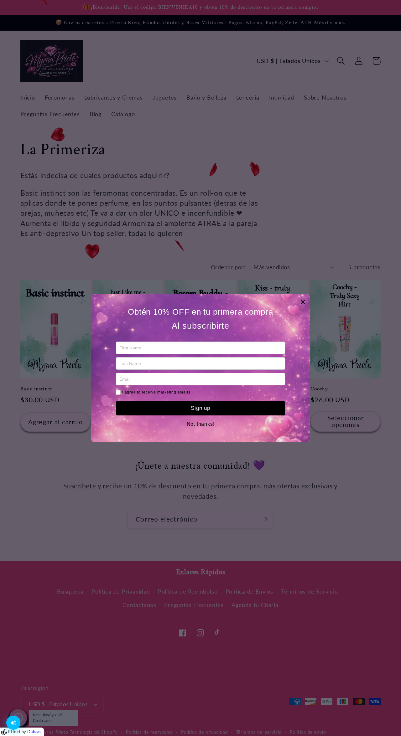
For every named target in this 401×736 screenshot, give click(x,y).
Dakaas (34, 731)
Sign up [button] (200, 408)
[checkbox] (118, 392)
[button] (302, 301)
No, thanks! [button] (201, 424)
